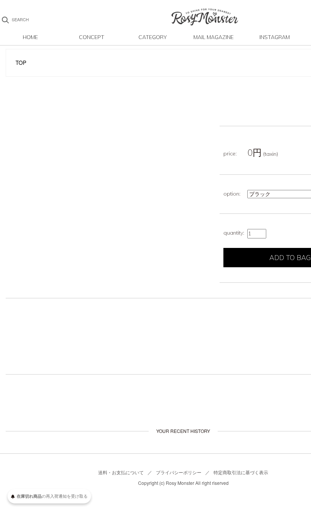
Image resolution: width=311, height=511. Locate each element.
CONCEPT (91, 37)
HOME (30, 37)
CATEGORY (152, 37)
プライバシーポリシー (178, 472)
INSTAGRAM (274, 37)
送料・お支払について (121, 472)
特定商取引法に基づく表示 (241, 472)
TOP (21, 62)
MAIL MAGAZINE (213, 37)
